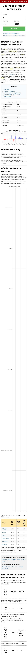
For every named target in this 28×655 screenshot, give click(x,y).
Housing (4, 532)
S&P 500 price (6, 567)
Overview (6, 89)
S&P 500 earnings (17, 567)
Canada (6, 1)
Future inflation (22, 35)
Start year (5, 21)
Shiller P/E (5, 569)
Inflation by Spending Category (12, 93)
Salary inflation (14, 35)
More (25, 1)
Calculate (14, 28)
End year (16, 21)
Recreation (4, 544)
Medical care (5, 541)
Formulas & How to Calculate (12, 94)
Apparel (4, 535)
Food (22, 559)
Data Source (7, 96)
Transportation (5, 538)
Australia (15, 1)
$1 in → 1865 (6, 33)
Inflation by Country (9, 91)
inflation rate (6, 35)
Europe (21, 1)
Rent (18, 559)
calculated (11, 74)
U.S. (2, 1)
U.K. (11, 1)
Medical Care (6, 559)
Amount (5, 14)
